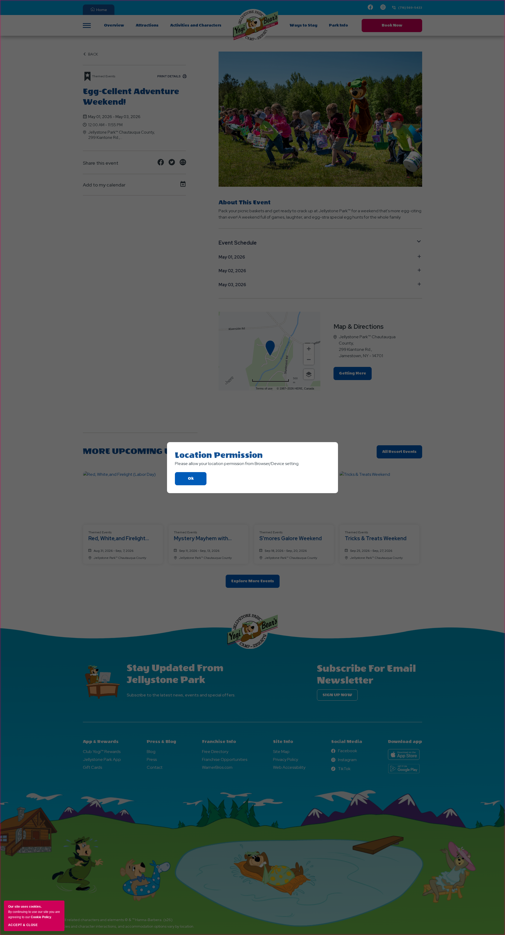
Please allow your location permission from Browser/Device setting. (237, 463)
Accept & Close (23, 925)
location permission (219, 455)
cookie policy (41, 917)
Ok (197, 480)
